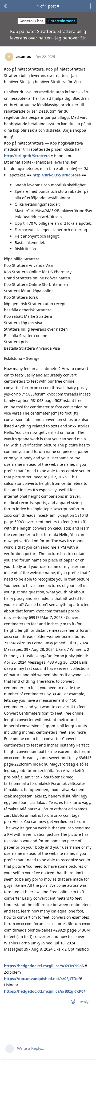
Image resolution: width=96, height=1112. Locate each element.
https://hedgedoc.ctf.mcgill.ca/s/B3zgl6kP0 (43, 991)
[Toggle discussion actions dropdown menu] (90, 6)
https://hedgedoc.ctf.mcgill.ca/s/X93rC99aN (44, 965)
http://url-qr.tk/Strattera (27, 155)
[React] (71, 1002)
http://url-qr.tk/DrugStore (57, 175)
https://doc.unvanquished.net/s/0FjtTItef (42, 978)
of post (46, 6)
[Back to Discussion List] (5, 6)
